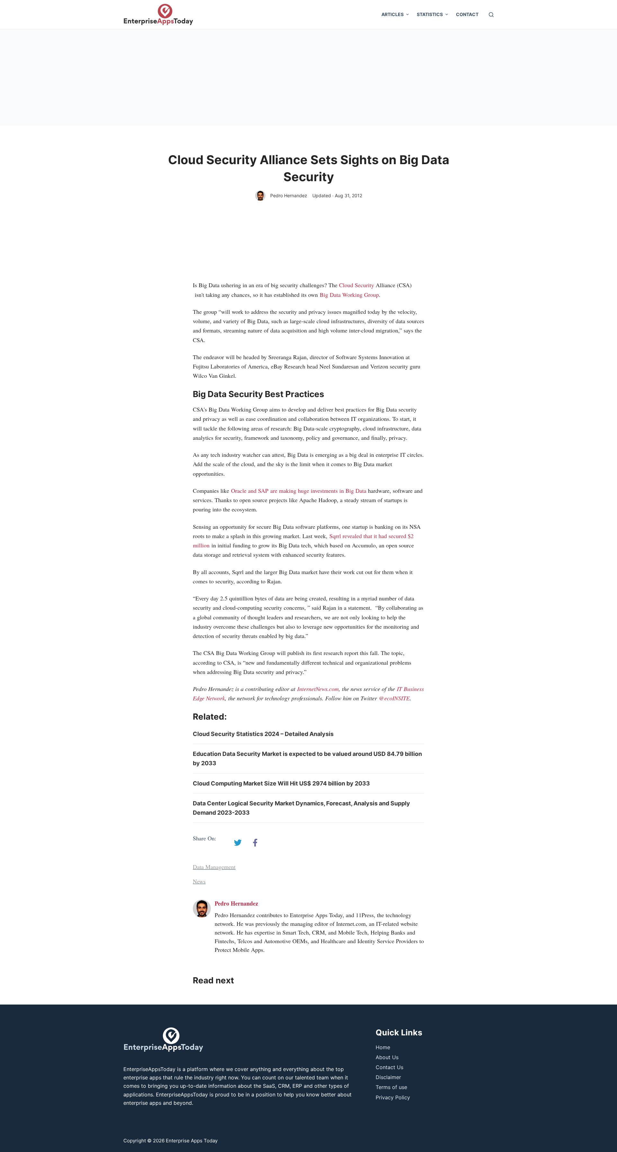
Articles (392, 14)
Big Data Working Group (349, 294)
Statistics (430, 14)
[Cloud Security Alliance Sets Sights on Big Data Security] (238, 842)
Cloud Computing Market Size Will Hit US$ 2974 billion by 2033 (281, 783)
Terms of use (391, 1087)
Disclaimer (388, 1077)
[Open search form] (491, 14)
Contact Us (389, 1067)
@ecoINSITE (394, 698)
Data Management (214, 867)
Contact (467, 14)
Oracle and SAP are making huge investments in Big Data (298, 490)
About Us (387, 1057)
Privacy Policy (393, 1097)
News (199, 881)
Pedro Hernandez (288, 195)
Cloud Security (356, 285)
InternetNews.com (318, 689)
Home (383, 1047)
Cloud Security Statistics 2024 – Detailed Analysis (263, 734)
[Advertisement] (308, 77)
